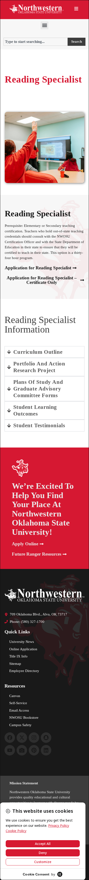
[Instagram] (34, 737)
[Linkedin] (46, 750)
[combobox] (36, 42)
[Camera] (22, 750)
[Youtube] (10, 750)
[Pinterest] (34, 750)
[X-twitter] (22, 737)
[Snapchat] (46, 737)
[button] (44, 25)
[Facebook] (10, 737)
